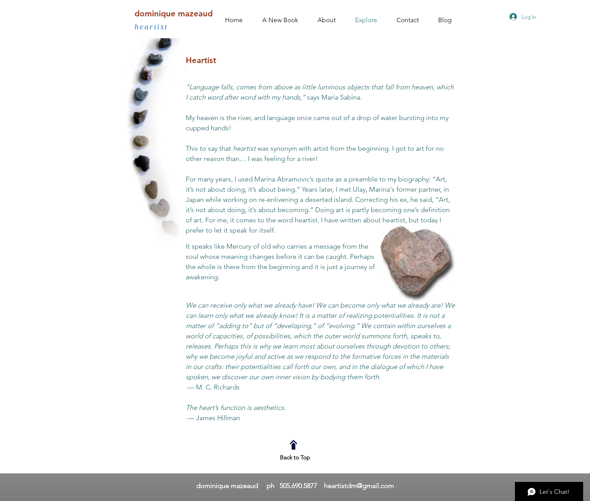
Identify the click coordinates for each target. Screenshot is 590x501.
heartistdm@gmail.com (359, 486)
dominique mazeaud (174, 13)
